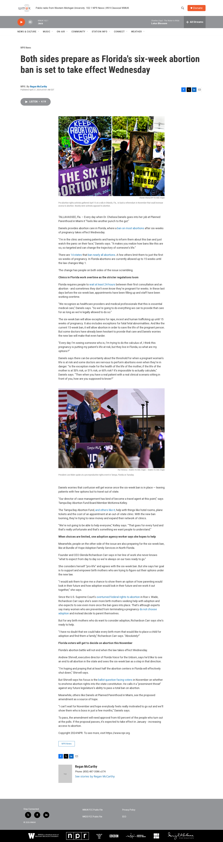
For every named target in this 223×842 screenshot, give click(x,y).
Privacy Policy (128, 810)
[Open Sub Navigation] (38, 31)
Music (46, 31)
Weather (136, 31)
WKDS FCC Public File (92, 817)
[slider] (35, 22)
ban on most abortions (131, 228)
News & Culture (26, 31)
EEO (124, 817)
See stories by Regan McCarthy (95, 776)
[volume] (30, 22)
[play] (21, 22)
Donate (198, 8)
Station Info (99, 31)
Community (78, 31)
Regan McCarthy (38, 86)
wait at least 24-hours (102, 284)
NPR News (25, 47)
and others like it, (105, 510)
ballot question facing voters (115, 679)
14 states (76, 254)
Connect (119, 31)
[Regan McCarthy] (65, 774)
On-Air (61, 31)
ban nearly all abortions (101, 254)
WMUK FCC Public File (92, 810)
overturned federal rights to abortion (118, 597)
